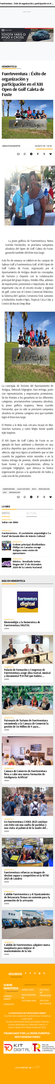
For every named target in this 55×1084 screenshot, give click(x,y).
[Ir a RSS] (44, 973)
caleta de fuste (23, 489)
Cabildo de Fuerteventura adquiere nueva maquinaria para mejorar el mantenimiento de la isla (27, 948)
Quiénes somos (8, 997)
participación (44, 489)
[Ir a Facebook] (25, 973)
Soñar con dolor (10, 522)
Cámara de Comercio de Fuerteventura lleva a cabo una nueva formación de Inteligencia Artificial (25, 774)
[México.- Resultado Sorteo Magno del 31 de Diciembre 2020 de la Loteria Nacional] (6, 562)
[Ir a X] (30, 973)
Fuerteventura (9, 489)
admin (6, 628)
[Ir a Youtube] (39, 973)
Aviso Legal (28, 990)
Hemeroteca (9, 66)
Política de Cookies (45, 1002)
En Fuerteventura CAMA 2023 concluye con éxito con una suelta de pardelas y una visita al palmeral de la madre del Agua (25, 826)
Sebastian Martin (11, 146)
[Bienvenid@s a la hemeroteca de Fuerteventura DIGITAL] (27, 602)
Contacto (9, 1004)
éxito (34, 489)
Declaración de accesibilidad (29, 998)
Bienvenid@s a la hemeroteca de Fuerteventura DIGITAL (22, 623)
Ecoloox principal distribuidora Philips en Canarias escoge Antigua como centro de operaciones (29, 549)
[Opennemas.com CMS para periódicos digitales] (27, 1067)
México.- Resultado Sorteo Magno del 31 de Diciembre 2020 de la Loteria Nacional (27, 564)
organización (14, 492)
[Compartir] (24, 154)
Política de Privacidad (45, 993)
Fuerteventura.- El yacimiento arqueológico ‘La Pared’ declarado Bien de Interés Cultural (26, 534)
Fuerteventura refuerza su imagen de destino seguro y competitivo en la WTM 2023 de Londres (26, 875)
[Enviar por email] (18, 154)
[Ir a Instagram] (35, 973)
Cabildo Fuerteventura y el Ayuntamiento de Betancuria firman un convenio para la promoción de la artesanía (27, 897)
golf (5, 492)
